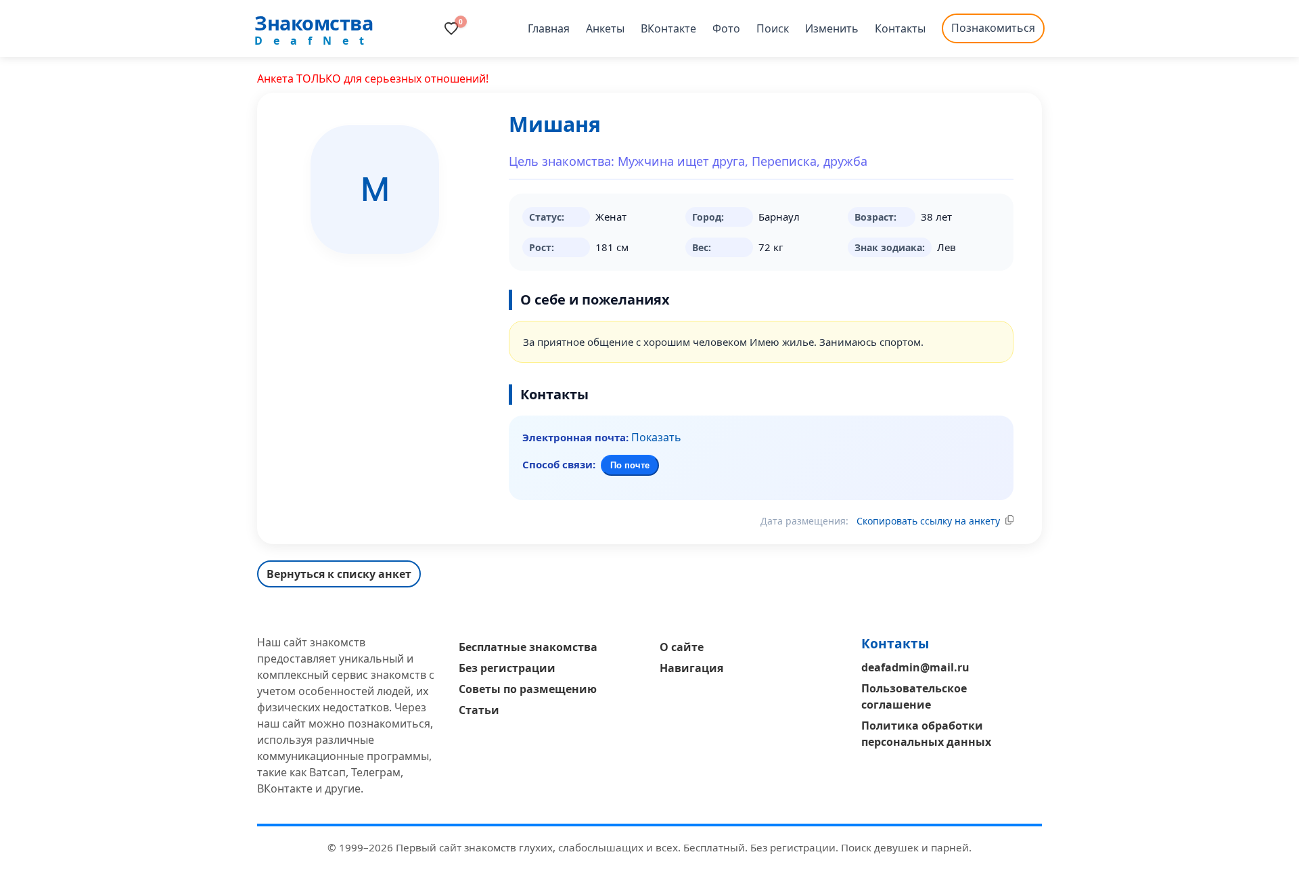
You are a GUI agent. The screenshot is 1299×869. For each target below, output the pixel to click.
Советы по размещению (528, 689)
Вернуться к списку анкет (339, 573)
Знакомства (313, 22)
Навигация (691, 668)
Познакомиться (993, 27)
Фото (726, 28)
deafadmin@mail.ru (915, 667)
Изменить (832, 28)
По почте (630, 465)
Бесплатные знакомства (528, 647)
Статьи (479, 710)
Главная (549, 28)
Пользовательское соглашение (914, 696)
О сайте (682, 647)
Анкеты (605, 28)
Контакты (900, 28)
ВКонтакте (668, 28)
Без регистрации (507, 668)
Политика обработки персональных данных (926, 733)
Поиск (772, 28)
